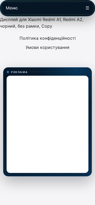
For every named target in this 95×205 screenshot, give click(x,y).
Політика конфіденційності (48, 38)
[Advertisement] (47, 124)
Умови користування (47, 47)
